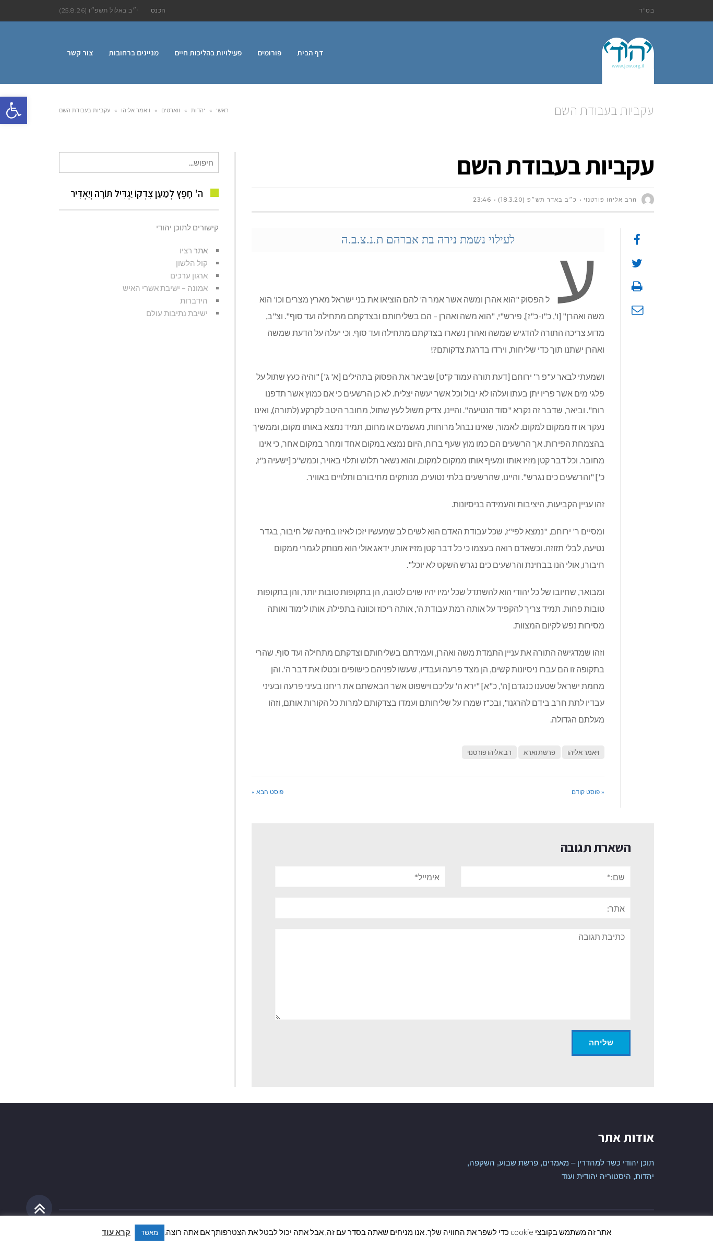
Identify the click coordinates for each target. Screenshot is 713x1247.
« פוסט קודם (588, 792)
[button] (13, 110)
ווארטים (170, 110)
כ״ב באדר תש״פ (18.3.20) (537, 199)
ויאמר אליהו (135, 110)
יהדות (198, 110)
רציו (186, 250)
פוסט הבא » (267, 792)
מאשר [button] (149, 1232)
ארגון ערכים (189, 275)
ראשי (222, 110)
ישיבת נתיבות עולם (177, 313)
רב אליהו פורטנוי (489, 752)
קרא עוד (116, 1232)
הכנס (158, 10)
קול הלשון (192, 262)
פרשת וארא (539, 752)
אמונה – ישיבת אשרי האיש (165, 288)
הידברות (194, 300)
